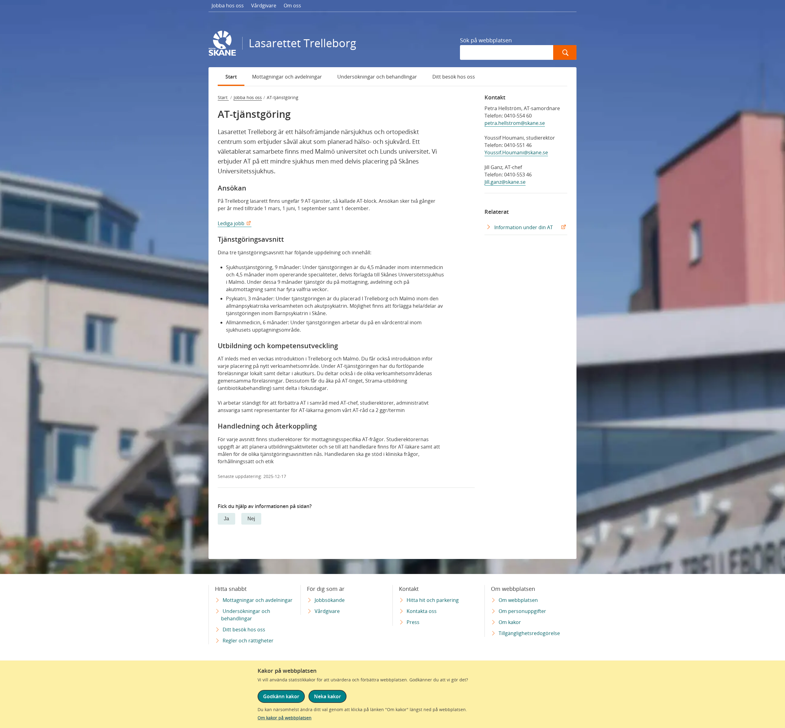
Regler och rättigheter (248, 640)
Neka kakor (327, 696)
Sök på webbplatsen (486, 40)
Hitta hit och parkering (433, 600)
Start (231, 76)
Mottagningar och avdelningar (287, 76)
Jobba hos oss (228, 5)
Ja (226, 518)
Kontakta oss (422, 611)
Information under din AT (523, 227)
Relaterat (496, 211)
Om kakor (510, 622)
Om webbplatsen (518, 600)
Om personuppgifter (522, 611)
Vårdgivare (263, 5)
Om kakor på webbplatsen (285, 718)
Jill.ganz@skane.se (505, 182)
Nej (251, 518)
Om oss (292, 5)
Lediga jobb (231, 223)
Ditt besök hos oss (453, 76)
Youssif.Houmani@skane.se (516, 152)
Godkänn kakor (281, 696)
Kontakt (494, 97)
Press (413, 622)
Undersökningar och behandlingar (377, 76)
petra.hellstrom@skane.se (514, 123)
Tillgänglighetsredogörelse (529, 633)
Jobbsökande (330, 600)
